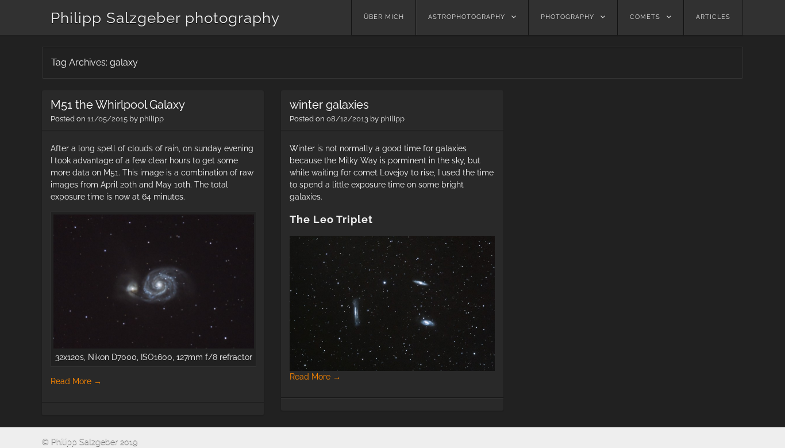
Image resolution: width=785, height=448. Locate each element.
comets (645, 17)
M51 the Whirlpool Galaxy (118, 105)
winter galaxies (329, 105)
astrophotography (466, 17)
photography (567, 17)
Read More (76, 381)
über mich (384, 17)
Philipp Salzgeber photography (165, 17)
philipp (152, 118)
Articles (713, 17)
